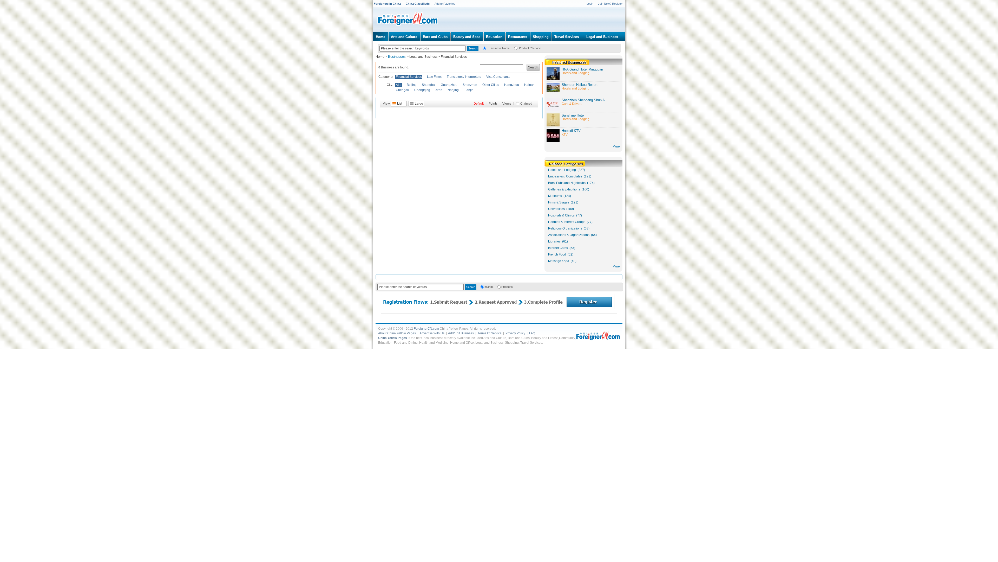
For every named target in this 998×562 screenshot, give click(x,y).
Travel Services (566, 37)
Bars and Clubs (435, 37)
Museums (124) (559, 196)
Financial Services (454, 57)
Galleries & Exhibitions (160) (568, 189)
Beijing (412, 85)
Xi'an (438, 90)
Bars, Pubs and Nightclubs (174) (571, 183)
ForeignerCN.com (426, 328)
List (399, 103)
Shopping (541, 37)
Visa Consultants (498, 77)
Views (506, 103)
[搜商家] (484, 47)
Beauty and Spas (466, 37)
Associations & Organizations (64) (572, 235)
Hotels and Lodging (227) (566, 170)
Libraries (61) (558, 241)
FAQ (532, 333)
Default (479, 103)
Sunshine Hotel (573, 115)
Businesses (397, 57)
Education (494, 37)
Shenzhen (470, 85)
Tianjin (469, 90)
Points (493, 103)
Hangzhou (511, 85)
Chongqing (422, 90)
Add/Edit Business (461, 333)
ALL (399, 85)
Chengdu (402, 90)
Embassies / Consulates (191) (569, 176)
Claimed (526, 103)
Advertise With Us (431, 333)
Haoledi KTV (571, 131)
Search (533, 67)
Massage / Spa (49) (562, 261)
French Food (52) (560, 254)
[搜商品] (515, 47)
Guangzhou (449, 85)
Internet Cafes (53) (561, 248)
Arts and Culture (404, 37)
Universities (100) (561, 209)
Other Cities (490, 85)
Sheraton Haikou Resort (580, 85)
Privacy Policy (515, 333)
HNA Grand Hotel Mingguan (582, 69)
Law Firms (434, 77)
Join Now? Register (610, 3)
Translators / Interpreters (464, 77)
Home (380, 37)
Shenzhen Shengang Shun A (583, 100)
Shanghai (429, 85)
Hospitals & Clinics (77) (565, 215)
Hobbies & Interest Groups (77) (570, 222)
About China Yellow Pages (397, 333)
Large (419, 103)
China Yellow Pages (392, 338)
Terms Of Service (490, 333)
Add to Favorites (445, 3)
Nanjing (453, 90)
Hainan (529, 85)
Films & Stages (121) (563, 202)
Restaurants (517, 37)
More (616, 266)
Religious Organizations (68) (568, 228)
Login (590, 3)
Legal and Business (602, 37)
